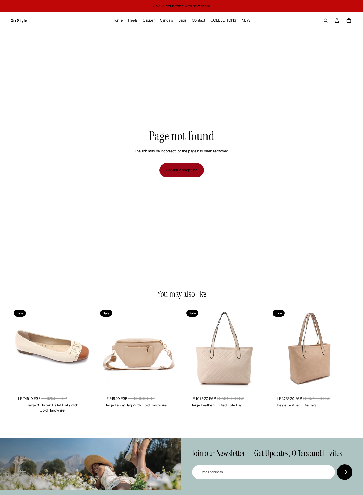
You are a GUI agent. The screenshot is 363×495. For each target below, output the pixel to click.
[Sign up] (344, 472)
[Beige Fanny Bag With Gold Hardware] (138, 348)
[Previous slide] (20, 348)
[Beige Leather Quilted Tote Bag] (224, 348)
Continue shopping (181, 169)
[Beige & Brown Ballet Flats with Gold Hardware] (52, 348)
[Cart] (348, 20)
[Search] (326, 20)
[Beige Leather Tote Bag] (311, 348)
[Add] (170, 381)
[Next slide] (85, 348)
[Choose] (84, 381)
